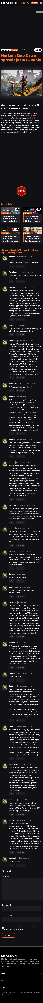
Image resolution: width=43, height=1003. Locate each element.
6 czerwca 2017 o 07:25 (24, 574)
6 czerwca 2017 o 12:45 (25, 686)
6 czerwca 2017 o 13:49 (24, 726)
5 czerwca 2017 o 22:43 (25, 341)
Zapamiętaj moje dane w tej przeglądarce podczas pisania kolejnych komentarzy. (20, 928)
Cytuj (12, 266)
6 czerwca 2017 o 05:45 (27, 505)
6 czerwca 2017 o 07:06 (24, 551)
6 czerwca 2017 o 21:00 (27, 858)
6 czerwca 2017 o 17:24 (25, 800)
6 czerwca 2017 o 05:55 (23, 528)
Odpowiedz (21, 266)
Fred (21, 197)
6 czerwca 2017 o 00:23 (24, 396)
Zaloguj (34, 3)
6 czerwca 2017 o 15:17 (27, 764)
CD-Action (6, 50)
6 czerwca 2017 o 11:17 (24, 643)
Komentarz (6, 876)
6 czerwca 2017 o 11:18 (24, 673)
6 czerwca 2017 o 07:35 (22, 587)
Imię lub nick (7, 905)
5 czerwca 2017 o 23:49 (27, 384)
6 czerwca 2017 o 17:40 (23, 820)
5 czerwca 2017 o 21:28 (29, 272)
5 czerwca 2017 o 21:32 (27, 287)
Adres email (7, 916)
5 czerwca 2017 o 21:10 (24, 257)
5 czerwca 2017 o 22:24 (24, 325)
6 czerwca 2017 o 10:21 (25, 602)
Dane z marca (30, 116)
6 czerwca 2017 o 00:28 (24, 439)
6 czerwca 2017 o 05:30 (23, 462)
